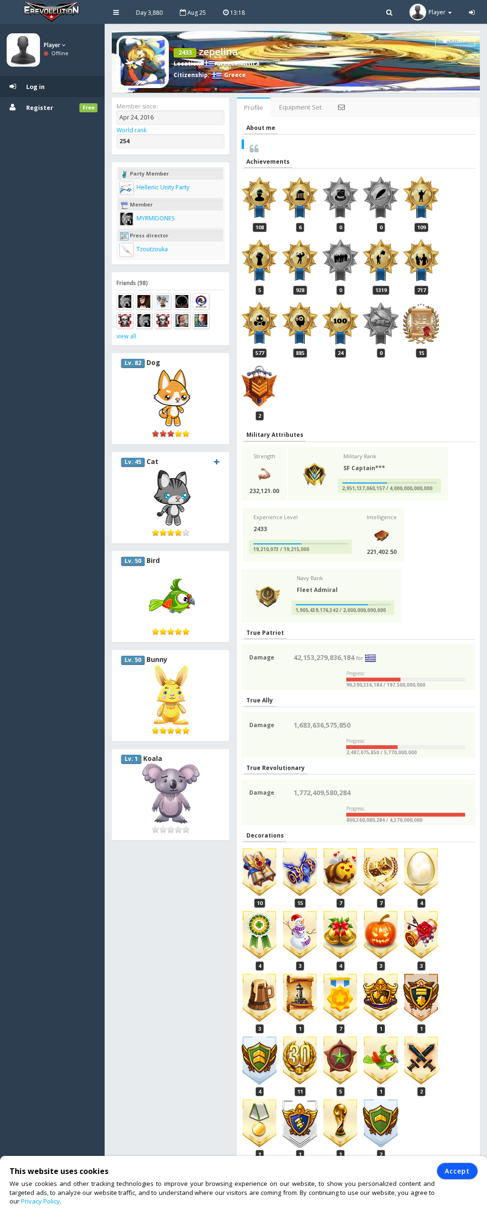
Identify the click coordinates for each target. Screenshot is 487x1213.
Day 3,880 (149, 13)
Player (53, 45)
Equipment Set (300, 107)
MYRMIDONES (155, 218)
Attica (250, 63)
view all (126, 336)
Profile (253, 107)
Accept (457, 1170)
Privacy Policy (40, 1201)
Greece (226, 63)
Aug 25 (196, 13)
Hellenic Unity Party (162, 187)
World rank (131, 130)
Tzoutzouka (151, 249)
